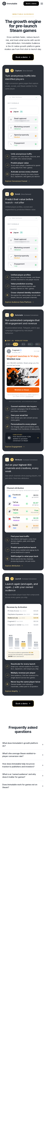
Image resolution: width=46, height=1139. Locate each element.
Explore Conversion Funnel (16, 181)
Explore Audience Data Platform (18, 302)
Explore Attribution (12, 566)
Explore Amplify (11, 691)
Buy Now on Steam (23, 390)
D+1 (30, 344)
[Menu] (42, 3)
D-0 (23, 344)
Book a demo (31, 4)
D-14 (15, 344)
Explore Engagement (13, 447)
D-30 (8, 344)
